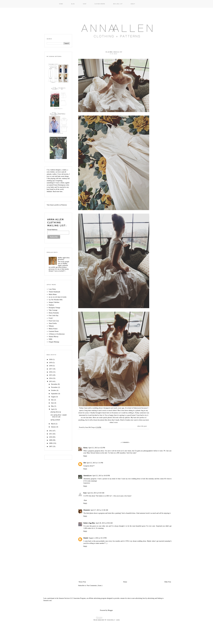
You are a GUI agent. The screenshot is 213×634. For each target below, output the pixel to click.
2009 (51, 440)
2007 (51, 446)
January (53, 427)
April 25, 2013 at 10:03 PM (101, 475)
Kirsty (85, 448)
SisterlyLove (87, 475)
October (53, 390)
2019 (51, 362)
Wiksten (51, 326)
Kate (85, 493)
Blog (73, 4)
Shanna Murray (53, 336)
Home (61, 4)
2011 (51, 434)
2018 (51, 366)
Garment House (53, 331)
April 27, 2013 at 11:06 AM (99, 510)
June (52, 403)
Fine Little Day (53, 315)
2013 (51, 381)
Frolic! (51, 318)
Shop (84, 4)
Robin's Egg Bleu (89, 523)
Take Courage (53, 310)
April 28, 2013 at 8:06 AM (104, 523)
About (133, 4)
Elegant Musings (54, 342)
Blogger (110, 610)
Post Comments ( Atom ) (94, 585)
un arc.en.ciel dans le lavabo (57, 297)
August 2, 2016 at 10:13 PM (97, 538)
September (54, 393)
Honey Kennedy (54, 313)
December (54, 384)
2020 (51, 359)
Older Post (167, 582)
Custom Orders (100, 4)
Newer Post (82, 582)
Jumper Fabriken (54, 302)
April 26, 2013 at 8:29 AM (95, 493)
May (52, 406)
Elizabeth (86, 510)
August (53, 397)
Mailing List (117, 4)
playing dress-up (56, 412)
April (53, 409)
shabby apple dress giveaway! (63, 258)
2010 (51, 437)
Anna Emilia (53, 323)
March (53, 424)
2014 (51, 378)
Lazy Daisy (52, 289)
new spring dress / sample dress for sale (59, 416)
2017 (51, 369)
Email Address (52, 229)
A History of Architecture (57, 334)
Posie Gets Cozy (54, 321)
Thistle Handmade (54, 292)
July (52, 400)
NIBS (50, 339)
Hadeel (85, 538)
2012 (51, 431)
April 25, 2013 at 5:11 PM (94, 463)
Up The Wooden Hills (55, 299)
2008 (51, 443)
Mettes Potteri (53, 329)
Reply (85, 456)
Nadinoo (51, 305)
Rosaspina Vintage (54, 307)
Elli (84, 463)
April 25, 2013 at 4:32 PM (96, 448)
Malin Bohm (53, 294)
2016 (51, 372)
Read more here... (58, 191)
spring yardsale (55, 420)
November (54, 387)
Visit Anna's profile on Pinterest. (57, 205)
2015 (51, 375)
